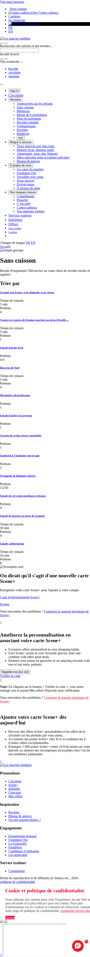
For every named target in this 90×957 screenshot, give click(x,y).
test (20, 137)
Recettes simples (28, 122)
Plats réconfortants (29, 118)
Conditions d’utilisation (23, 851)
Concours (14, 792)
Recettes (15, 99)
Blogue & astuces (21, 142)
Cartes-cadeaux (48, 12)
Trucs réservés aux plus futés (36, 146)
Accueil (5, 246)
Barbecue (23, 133)
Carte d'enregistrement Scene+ (20, 597)
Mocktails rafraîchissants (15, 395)
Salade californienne (12, 543)
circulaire (14, 72)
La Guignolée (17, 843)
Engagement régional (22, 836)
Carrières (14, 16)
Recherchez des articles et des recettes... (26, 46)
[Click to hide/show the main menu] (1, 84)
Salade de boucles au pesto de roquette (22, 515)
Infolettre (15, 220)
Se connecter (16, 20)
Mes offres (15, 796)
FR (10, 27)
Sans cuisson (25, 107)
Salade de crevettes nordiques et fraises (23, 495)
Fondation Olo (26, 173)
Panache (22, 200)
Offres (13, 224)
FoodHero (15, 847)
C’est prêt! (24, 204)
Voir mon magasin (12, 2)
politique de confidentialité (17, 882)
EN (10, 31)
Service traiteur (20, 215)
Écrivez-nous (25, 184)
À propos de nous (20, 165)
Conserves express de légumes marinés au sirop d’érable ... (34, 320)
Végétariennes (26, 126)
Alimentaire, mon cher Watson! (37, 153)
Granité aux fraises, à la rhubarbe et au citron (27, 292)
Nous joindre (18, 9)
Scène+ (13, 785)
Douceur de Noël (9, 367)
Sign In (14, 90)
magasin (13, 76)
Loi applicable (17, 855)
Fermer (4, 604)
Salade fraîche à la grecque (16, 415)
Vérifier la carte (10, 676)
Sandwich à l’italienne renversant (19, 455)
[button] (6, 43)
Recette (13, 69)
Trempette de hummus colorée (18, 475)
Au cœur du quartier (30, 169)
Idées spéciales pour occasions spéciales (43, 157)
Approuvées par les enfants (35, 103)
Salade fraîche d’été (11, 347)
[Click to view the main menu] (1, 43)
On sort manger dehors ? (24, 820)
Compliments (25, 196)
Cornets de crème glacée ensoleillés (20, 435)
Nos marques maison (23, 192)
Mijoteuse (23, 111)
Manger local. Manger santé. (35, 150)
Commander (16, 871)
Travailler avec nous (30, 177)
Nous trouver (25, 180)
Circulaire (15, 95)
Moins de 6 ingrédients (32, 115)
